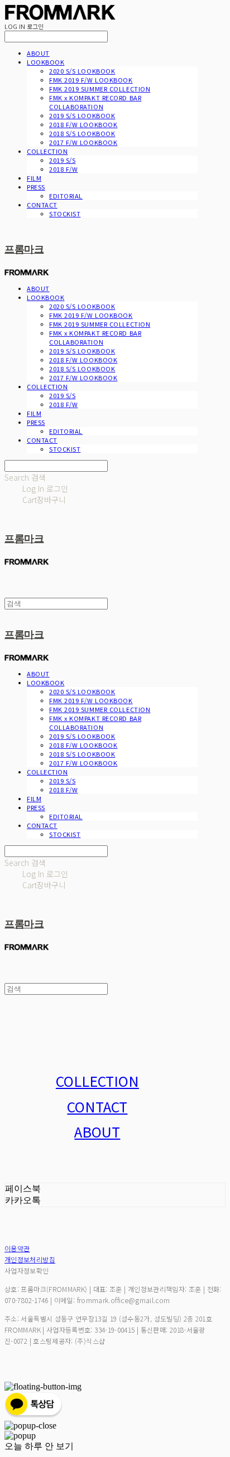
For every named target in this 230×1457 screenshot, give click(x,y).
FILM (34, 177)
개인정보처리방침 (29, 1259)
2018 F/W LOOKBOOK (83, 124)
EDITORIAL (66, 195)
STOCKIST (64, 213)
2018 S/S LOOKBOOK (82, 133)
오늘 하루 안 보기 (39, 1446)
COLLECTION (47, 151)
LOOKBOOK (45, 61)
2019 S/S (62, 160)
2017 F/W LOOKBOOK (83, 142)
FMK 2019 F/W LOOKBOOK (91, 79)
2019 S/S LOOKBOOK (82, 115)
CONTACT (42, 204)
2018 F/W (63, 168)
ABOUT (38, 53)
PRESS (36, 186)
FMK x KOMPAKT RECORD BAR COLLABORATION (95, 102)
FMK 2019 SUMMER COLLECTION (99, 88)
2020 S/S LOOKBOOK (82, 70)
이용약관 (17, 1248)
